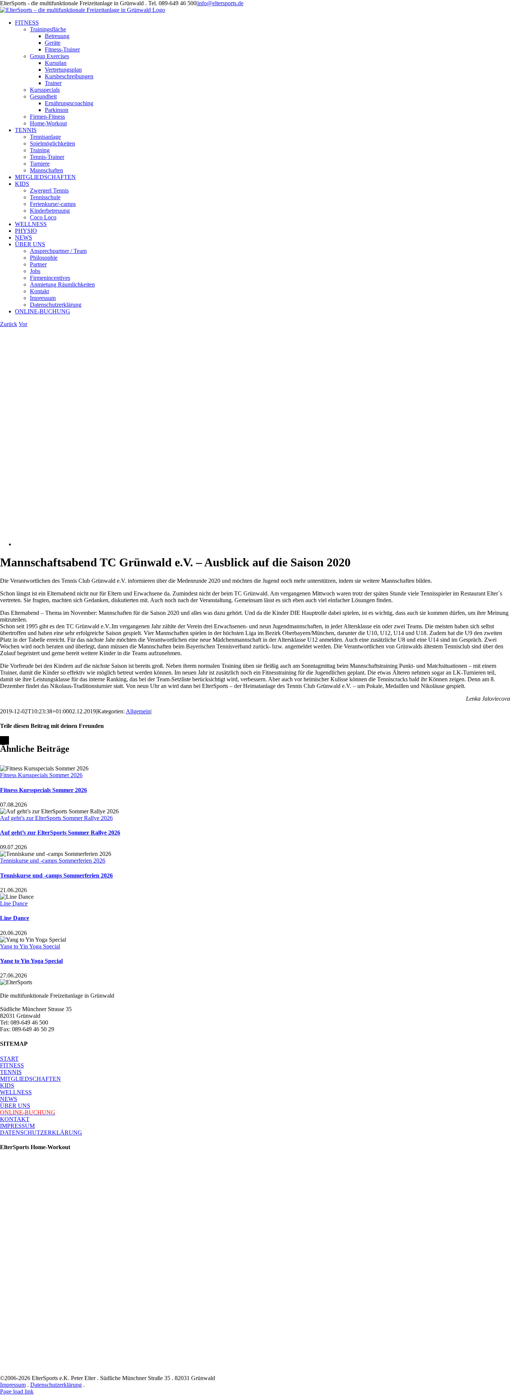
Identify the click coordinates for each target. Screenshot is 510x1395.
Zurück (8, 324)
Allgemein (138, 711)
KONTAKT (14, 1119)
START (9, 1058)
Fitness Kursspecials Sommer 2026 (41, 775)
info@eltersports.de (220, 3)
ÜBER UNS (15, 1105)
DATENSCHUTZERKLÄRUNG (41, 1132)
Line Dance (14, 903)
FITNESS (12, 1065)
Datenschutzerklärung (56, 1385)
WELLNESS (16, 1092)
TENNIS (11, 1072)
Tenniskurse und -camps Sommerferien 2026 (52, 860)
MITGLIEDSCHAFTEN (30, 1079)
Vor (23, 324)
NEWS (8, 1099)
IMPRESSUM (17, 1126)
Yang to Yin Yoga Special (30, 946)
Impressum (13, 1385)
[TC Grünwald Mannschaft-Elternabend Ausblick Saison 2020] (172, 544)
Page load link (17, 1391)
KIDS (7, 1085)
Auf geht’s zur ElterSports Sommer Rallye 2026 (56, 818)
